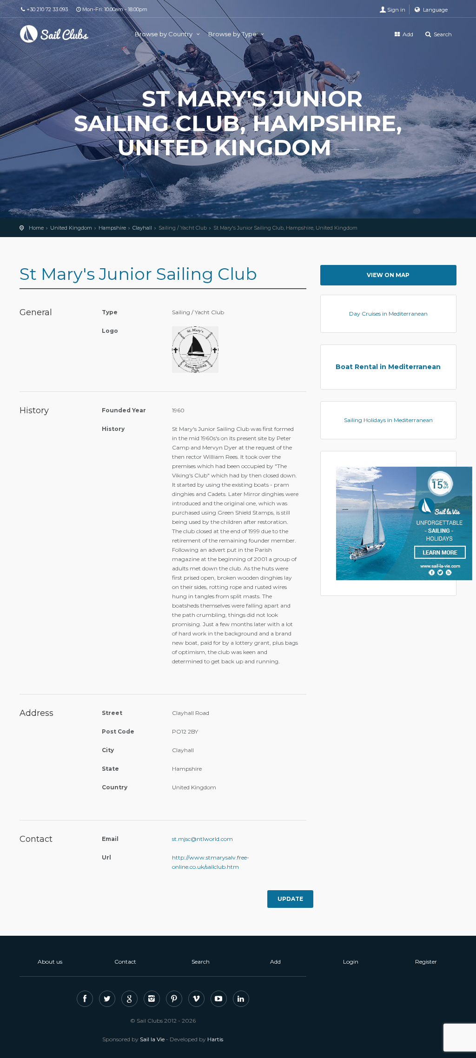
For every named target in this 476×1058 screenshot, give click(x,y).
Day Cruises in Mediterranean (388, 313)
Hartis (215, 1039)
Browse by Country (164, 34)
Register (426, 961)
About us (50, 961)
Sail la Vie (152, 1039)
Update (290, 898)
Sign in (396, 10)
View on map (388, 274)
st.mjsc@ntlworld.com (202, 838)
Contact (125, 961)
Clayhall (142, 228)
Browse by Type (233, 34)
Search (442, 34)
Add (407, 34)
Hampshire (112, 228)
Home (36, 228)
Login (350, 961)
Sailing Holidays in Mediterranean (388, 420)
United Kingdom (71, 228)
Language (435, 10)
